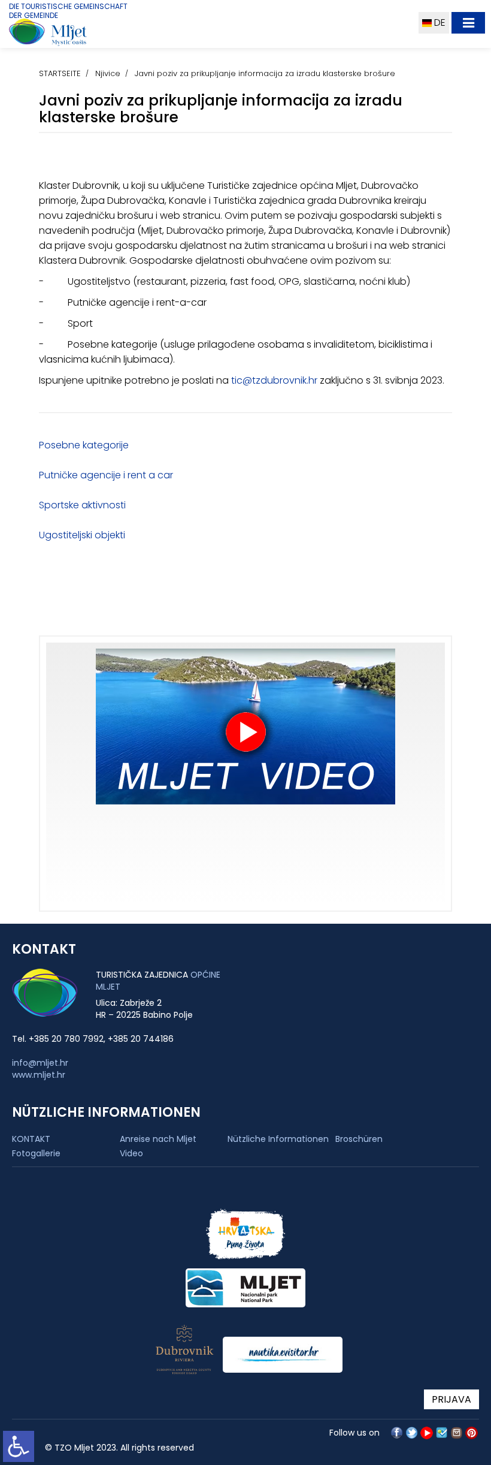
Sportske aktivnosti (82, 505)
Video (131, 1153)
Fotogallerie (36, 1153)
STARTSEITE (60, 73)
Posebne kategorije (84, 445)
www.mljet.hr (38, 1075)
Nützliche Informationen (278, 1139)
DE (438, 22)
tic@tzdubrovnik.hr (274, 380)
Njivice (107, 73)
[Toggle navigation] (468, 23)
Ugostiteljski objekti (82, 535)
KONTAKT (31, 1139)
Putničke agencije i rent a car (106, 475)
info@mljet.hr (40, 1063)
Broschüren (359, 1139)
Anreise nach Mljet (158, 1139)
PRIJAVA (451, 1399)
